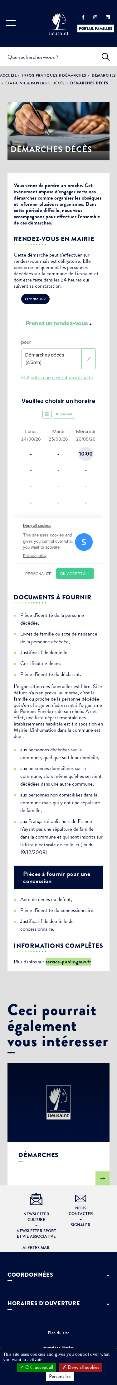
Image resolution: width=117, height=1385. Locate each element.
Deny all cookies (82, 1367)
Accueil (8, 75)
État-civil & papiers (26, 83)
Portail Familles (95, 28)
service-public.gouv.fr (68, 962)
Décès (58, 83)
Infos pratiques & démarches (54, 75)
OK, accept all (38, 1367)
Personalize (60, 1376)
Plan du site (59, 1333)
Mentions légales (58, 1348)
